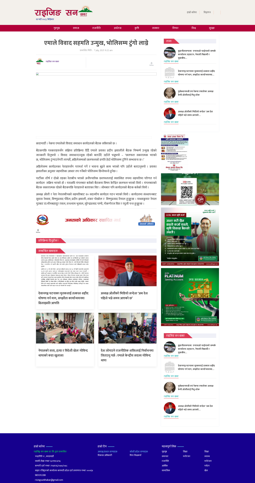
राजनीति (96, 28)
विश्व (194, 28)
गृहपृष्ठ (57, 28)
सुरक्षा (212, 28)
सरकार (155, 28)
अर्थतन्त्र (117, 28)
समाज (76, 28)
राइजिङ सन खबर (52, 61)
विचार (175, 28)
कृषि (137, 28)
